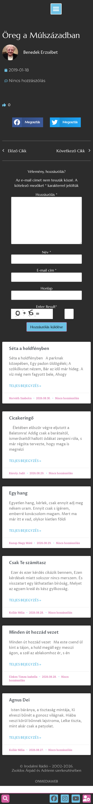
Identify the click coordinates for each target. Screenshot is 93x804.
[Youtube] (76, 799)
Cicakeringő (21, 418)
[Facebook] (54, 799)
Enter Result (46, 306)
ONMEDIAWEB (46, 781)
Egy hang (18, 493)
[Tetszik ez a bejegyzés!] (4, 105)
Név (46, 252)
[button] (56, 8)
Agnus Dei (19, 700)
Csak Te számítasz (27, 563)
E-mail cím (46, 270)
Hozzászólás (46, 194)
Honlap (46, 288)
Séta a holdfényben (29, 349)
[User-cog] (87, 799)
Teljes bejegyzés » (25, 386)
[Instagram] (65, 799)
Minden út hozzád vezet (34, 632)
